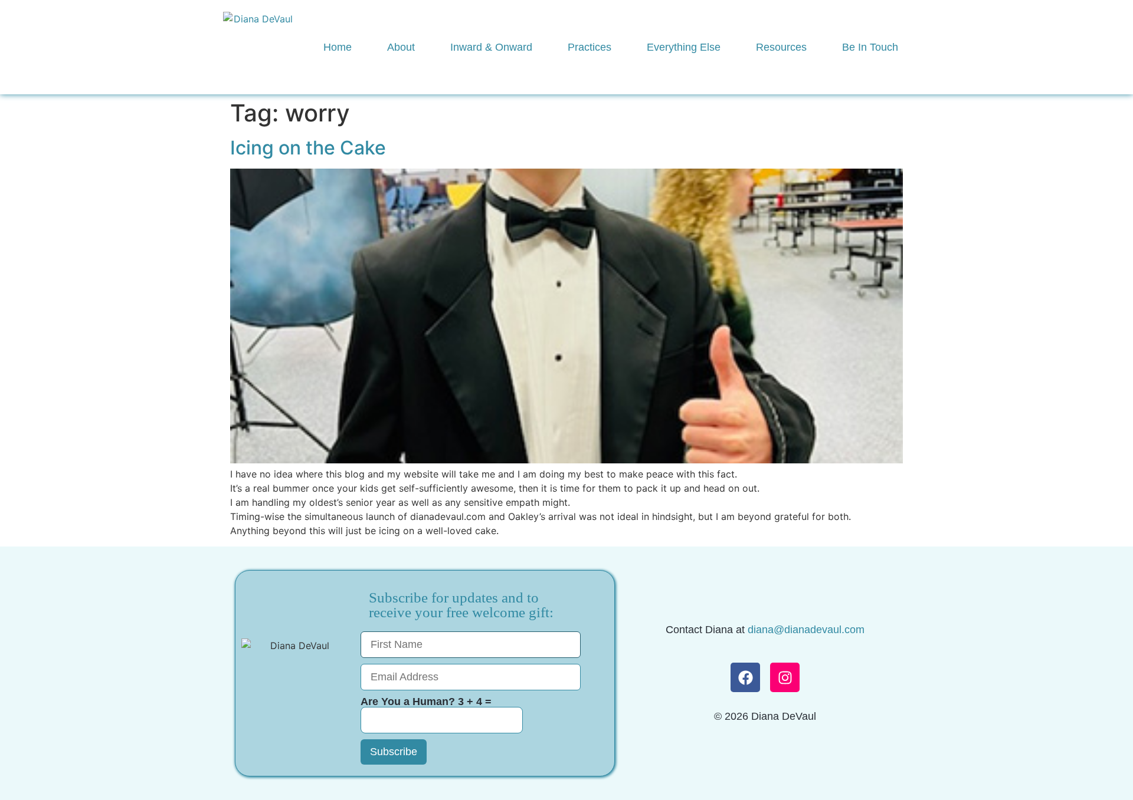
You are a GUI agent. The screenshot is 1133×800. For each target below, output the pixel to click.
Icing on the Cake (308, 147)
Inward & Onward (491, 47)
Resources (781, 47)
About (401, 47)
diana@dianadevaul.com (806, 630)
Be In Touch (870, 47)
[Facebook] (745, 677)
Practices (589, 47)
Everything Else (684, 47)
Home (337, 47)
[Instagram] (785, 677)
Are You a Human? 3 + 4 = (426, 701)
